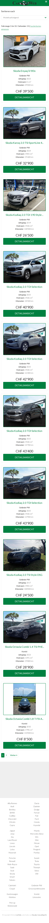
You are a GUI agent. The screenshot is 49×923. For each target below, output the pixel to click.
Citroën (12, 822)
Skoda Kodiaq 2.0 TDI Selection (24, 286)
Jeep (12, 834)
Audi (12, 806)
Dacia (36, 803)
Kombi (36, 894)
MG (36, 837)
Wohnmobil (12, 906)
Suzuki (36, 858)
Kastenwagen (12, 894)
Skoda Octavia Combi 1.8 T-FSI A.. (24, 718)
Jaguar (12, 831)
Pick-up (12, 903)
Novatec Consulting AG (39, 915)
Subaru (12, 880)
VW (36, 874)
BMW (12, 812)
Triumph (36, 867)
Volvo (36, 870)
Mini (36, 840)
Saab (12, 867)
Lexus (12, 843)
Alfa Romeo (12, 803)
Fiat (36, 816)
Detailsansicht (24, 97)
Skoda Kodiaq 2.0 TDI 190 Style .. (24, 214)
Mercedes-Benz (36, 834)
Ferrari (36, 812)
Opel (37, 846)
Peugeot (36, 849)
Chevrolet (12, 819)
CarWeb (18, 915)
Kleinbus (12, 897)
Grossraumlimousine (36, 888)
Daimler (36, 806)
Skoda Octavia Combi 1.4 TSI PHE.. (24, 646)
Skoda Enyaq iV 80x (24, 70)
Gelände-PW (36, 885)
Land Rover (12, 840)
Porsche (12, 858)
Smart (12, 877)
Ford (37, 819)
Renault (12, 861)
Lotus (12, 849)
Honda (36, 822)
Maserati (12, 852)
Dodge (36, 809)
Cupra (12, 825)
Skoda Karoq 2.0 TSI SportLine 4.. (24, 142)
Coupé (12, 888)
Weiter (13, 755)
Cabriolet (12, 885)
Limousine (37, 897)
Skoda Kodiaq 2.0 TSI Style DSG (24, 574)
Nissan (36, 843)
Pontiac (37, 852)
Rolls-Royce (12, 864)
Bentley (12, 809)
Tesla (37, 861)
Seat (12, 870)
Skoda (12, 874)
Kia (12, 837)
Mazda (36, 831)
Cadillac (12, 816)
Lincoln (12, 846)
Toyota (36, 864)
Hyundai (36, 825)
